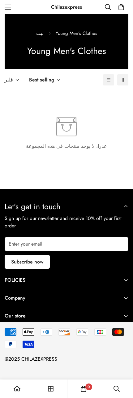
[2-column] (122, 79)
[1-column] (108, 79)
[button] (121, 7)
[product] (17, 388)
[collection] (51, 389)
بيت (40, 33)
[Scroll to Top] (122, 365)
